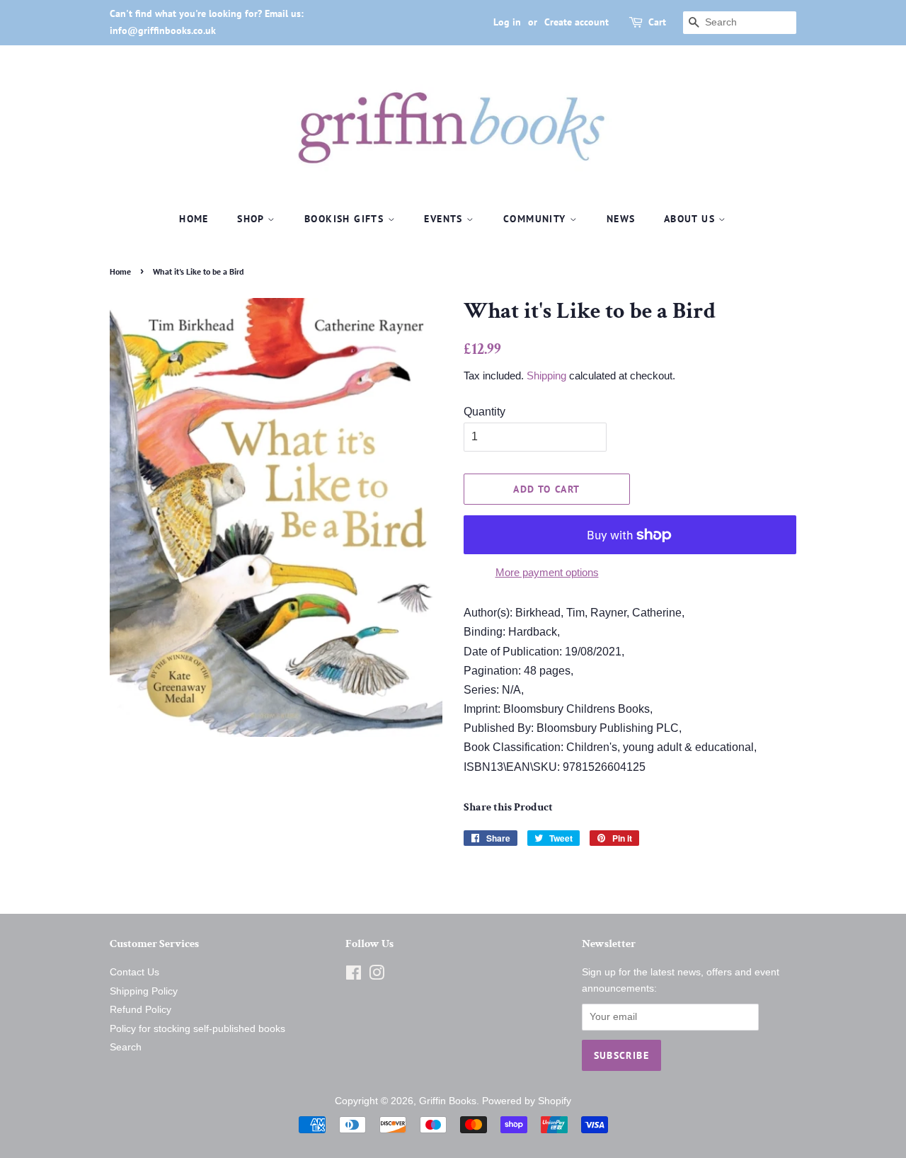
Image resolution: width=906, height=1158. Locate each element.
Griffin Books (447, 1101)
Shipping (546, 375)
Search (126, 1047)
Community (536, 218)
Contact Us (134, 972)
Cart (657, 22)
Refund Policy (140, 1009)
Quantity (484, 412)
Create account (576, 22)
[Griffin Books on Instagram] (376, 975)
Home (194, 218)
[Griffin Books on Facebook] (353, 975)
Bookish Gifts (346, 218)
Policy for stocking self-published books (197, 1029)
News (621, 218)
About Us (691, 218)
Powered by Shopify (526, 1101)
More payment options (547, 572)
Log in (507, 22)
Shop (252, 218)
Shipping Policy (144, 991)
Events (445, 218)
